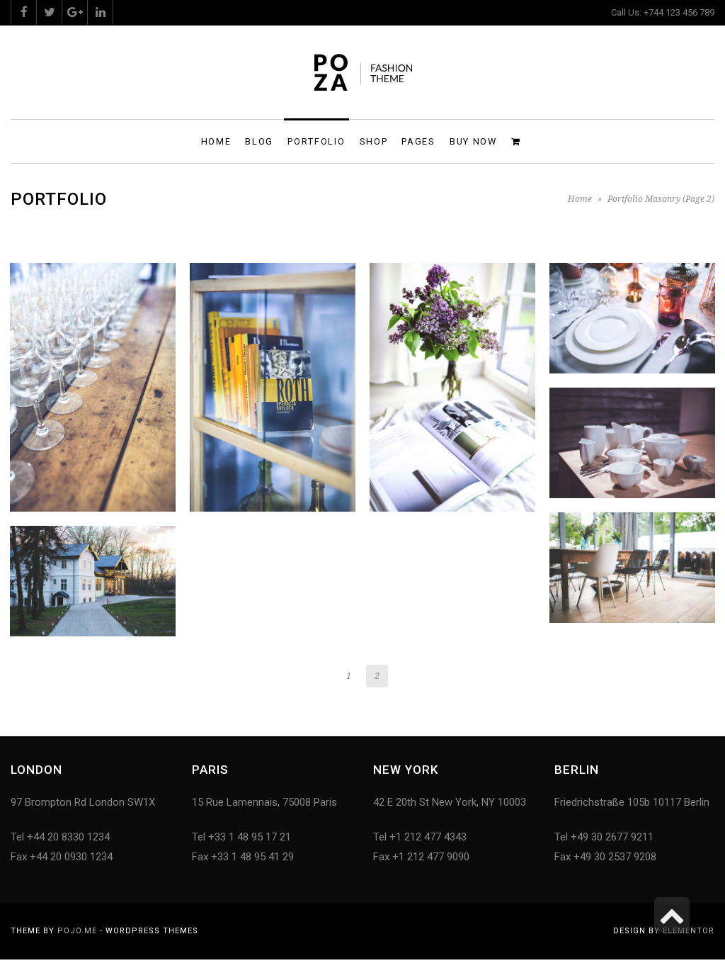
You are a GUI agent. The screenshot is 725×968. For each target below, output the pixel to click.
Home (580, 199)
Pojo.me (77, 930)
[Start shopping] (518, 140)
